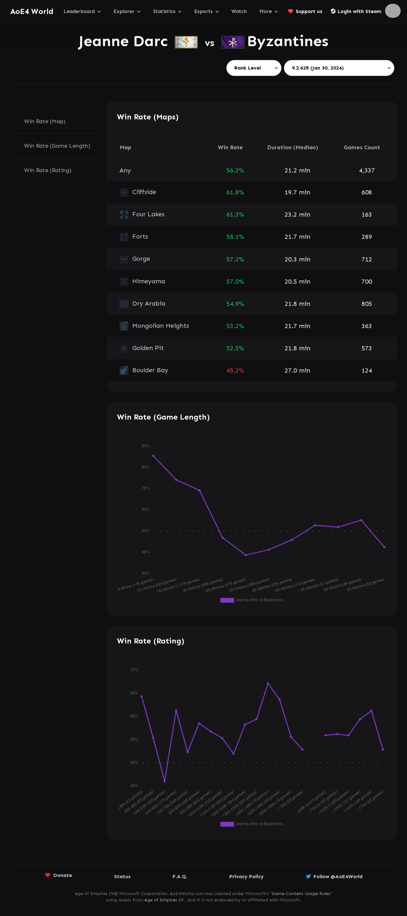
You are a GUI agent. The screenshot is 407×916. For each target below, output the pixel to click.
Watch (239, 11)
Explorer (124, 11)
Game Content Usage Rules (301, 893)
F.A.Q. (180, 876)
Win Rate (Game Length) (57, 145)
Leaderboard (79, 11)
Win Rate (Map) (45, 121)
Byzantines (287, 41)
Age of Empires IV (163, 900)
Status (122, 876)
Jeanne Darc (125, 41)
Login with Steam (359, 11)
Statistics (164, 11)
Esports (203, 11)
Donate (62, 875)
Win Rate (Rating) (48, 170)
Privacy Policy (246, 876)
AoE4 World (31, 11)
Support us (309, 11)
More (265, 11)
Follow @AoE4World (338, 876)
